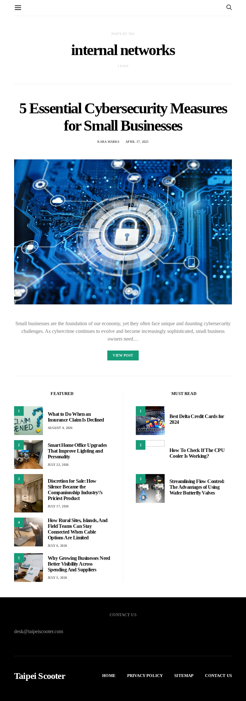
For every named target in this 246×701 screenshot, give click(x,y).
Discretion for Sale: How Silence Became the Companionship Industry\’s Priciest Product (75, 489)
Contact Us (218, 675)
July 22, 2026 (58, 464)
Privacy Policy (145, 675)
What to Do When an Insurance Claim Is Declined (76, 417)
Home (109, 675)
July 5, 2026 (57, 577)
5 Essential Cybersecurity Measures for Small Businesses (123, 117)
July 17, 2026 (58, 506)
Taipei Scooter (39, 676)
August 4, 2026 (60, 428)
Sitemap (183, 675)
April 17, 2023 (137, 141)
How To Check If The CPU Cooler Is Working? (197, 453)
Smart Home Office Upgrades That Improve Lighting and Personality (77, 450)
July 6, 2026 (57, 545)
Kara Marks (108, 141)
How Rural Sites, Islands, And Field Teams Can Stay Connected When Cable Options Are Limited (78, 529)
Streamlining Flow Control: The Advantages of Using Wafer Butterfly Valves (196, 487)
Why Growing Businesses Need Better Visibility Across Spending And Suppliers (79, 563)
